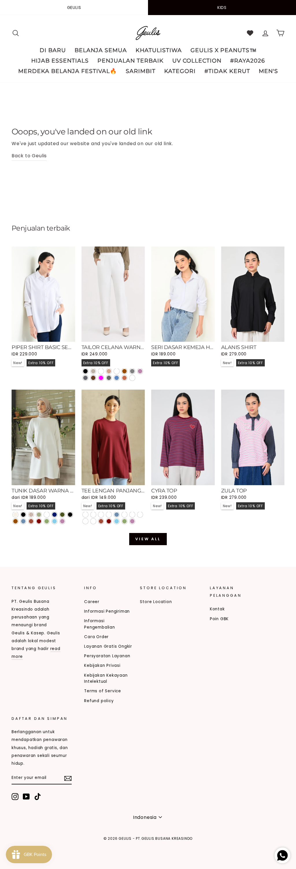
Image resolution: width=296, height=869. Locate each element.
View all (148, 539)
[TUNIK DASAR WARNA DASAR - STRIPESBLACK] (23, 514)
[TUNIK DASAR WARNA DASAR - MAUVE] (62, 521)
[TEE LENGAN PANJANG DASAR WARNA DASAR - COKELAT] (93, 521)
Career (91, 602)
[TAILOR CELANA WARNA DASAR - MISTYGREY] (109, 378)
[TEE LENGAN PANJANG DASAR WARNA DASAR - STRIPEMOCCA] (101, 514)
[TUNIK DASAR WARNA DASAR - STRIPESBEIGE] (15, 514)
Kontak (217, 609)
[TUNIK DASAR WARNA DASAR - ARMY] (62, 514)
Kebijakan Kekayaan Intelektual (105, 678)
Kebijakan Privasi (102, 665)
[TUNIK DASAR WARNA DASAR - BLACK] (70, 514)
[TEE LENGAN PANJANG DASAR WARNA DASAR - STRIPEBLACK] (85, 514)
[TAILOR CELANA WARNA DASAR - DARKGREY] (85, 378)
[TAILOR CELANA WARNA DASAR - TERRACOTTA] (124, 378)
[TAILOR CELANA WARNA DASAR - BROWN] (124, 371)
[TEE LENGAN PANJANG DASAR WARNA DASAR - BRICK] (101, 521)
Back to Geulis (29, 155)
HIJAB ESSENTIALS (60, 60)
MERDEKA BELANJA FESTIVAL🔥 (67, 71)
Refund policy (99, 701)
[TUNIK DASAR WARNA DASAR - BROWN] (15, 521)
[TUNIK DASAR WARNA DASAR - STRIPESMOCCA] (31, 514)
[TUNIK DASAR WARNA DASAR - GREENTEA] (46, 521)
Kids (222, 7)
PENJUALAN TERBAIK (130, 60)
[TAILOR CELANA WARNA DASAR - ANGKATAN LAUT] (116, 371)
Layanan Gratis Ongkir (108, 646)
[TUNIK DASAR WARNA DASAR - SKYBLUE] (54, 521)
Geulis (74, 7)
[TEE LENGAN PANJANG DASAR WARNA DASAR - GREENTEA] (124, 521)
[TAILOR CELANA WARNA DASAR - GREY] (132, 371)
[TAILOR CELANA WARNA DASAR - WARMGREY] (93, 371)
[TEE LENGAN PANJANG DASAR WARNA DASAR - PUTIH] (124, 514)
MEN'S (268, 71)
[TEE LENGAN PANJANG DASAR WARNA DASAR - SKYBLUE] (116, 521)
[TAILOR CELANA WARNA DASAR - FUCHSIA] (101, 378)
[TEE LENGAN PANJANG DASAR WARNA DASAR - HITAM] (140, 514)
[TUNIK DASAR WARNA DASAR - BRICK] (31, 521)
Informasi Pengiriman (107, 611)
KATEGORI (180, 71)
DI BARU (53, 50)
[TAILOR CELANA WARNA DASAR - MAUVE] (140, 371)
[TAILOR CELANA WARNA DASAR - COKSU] (109, 371)
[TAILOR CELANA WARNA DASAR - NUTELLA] (93, 378)
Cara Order (96, 637)
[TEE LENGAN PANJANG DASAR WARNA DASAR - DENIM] (116, 514)
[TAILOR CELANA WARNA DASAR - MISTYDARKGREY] (132, 378)
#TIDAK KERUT (227, 71)
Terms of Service (102, 691)
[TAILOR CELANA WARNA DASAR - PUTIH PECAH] (101, 371)
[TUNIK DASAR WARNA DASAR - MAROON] (39, 521)
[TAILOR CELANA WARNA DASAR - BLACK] (85, 371)
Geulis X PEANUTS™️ (223, 50)
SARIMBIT (141, 71)
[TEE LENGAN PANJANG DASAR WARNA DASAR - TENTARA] (132, 514)
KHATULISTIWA (159, 50)
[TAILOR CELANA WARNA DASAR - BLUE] (116, 378)
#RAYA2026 (247, 60)
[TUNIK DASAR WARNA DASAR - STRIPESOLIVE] (39, 514)
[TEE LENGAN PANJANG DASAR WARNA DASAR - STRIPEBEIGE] (93, 514)
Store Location (156, 602)
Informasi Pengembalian (99, 624)
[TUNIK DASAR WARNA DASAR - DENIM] (23, 521)
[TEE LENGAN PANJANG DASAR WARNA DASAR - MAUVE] (132, 521)
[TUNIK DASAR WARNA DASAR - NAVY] (54, 514)
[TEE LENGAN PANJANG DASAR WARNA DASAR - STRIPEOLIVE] (109, 514)
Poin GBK (219, 619)
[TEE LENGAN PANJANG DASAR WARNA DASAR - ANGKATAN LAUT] (85, 521)
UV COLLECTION (196, 60)
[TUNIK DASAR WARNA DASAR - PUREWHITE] (46, 514)
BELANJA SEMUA (101, 50)
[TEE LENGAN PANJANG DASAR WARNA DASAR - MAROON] (109, 521)
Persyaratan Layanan (107, 656)
